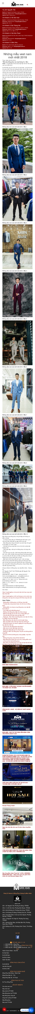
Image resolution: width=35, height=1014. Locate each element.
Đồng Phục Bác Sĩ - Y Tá (8, 975)
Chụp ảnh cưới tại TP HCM (9, 998)
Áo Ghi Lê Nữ (5, 968)
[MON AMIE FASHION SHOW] (17, 654)
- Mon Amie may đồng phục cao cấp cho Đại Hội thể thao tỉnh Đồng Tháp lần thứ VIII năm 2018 (17, 643)
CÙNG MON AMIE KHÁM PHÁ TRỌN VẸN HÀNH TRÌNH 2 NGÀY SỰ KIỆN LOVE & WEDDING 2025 (17, 850)
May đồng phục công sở (8, 995)
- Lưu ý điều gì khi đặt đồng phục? (11, 610)
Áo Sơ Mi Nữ (5, 964)
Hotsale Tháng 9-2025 (8, 805)
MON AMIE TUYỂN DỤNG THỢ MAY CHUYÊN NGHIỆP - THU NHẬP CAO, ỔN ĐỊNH (17, 687)
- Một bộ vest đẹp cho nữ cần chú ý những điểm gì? (15, 613)
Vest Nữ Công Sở (6, 966)
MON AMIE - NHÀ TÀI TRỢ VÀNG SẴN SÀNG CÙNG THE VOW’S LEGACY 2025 (16, 732)
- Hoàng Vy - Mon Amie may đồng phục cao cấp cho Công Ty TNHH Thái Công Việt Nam (17, 617)
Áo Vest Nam (5, 953)
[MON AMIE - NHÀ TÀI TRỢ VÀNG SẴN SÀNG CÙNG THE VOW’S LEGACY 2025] (17, 722)
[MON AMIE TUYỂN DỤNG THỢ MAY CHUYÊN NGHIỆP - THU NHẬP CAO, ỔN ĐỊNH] (17, 676)
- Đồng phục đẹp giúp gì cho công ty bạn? (13, 629)
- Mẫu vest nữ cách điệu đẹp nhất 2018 (12, 628)
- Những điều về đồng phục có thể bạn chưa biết (14, 602)
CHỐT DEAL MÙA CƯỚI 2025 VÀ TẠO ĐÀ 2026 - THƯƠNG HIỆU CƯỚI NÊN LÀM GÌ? (15, 783)
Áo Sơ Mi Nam (6, 955)
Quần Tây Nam (6, 959)
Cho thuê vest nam (7, 986)
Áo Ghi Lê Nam (6, 957)
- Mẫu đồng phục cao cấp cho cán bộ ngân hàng (15, 620)
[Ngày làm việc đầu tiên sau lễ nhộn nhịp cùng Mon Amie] (17, 816)
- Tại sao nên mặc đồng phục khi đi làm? (12, 626)
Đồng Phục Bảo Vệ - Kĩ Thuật (10, 977)
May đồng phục (6, 1000)
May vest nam (6, 988)
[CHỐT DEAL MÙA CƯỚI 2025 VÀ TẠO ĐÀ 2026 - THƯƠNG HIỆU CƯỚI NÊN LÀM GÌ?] (17, 772)
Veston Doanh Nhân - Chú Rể (10, 950)
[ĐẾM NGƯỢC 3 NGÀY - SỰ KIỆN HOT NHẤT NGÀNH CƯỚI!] (17, 699)
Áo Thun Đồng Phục (7, 982)
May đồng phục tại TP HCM (9, 993)
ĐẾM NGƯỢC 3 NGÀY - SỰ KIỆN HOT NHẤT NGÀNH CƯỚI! (16, 710)
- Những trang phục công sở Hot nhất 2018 (13, 638)
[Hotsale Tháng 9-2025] (17, 795)
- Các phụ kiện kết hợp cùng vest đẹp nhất (13, 615)
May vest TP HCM (7, 1002)
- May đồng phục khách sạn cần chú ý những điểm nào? (17, 639)
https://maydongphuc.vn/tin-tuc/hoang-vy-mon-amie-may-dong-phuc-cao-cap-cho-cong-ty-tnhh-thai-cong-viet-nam (17, 597)
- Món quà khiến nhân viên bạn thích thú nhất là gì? (15, 621)
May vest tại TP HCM (7, 991)
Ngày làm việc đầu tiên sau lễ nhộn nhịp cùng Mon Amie (16, 827)
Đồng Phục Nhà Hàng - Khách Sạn (11, 973)
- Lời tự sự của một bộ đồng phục (11, 641)
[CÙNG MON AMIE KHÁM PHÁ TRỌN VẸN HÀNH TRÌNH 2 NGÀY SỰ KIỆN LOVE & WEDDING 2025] (17, 839)
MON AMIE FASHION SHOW (10, 665)
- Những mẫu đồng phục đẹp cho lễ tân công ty (14, 612)
